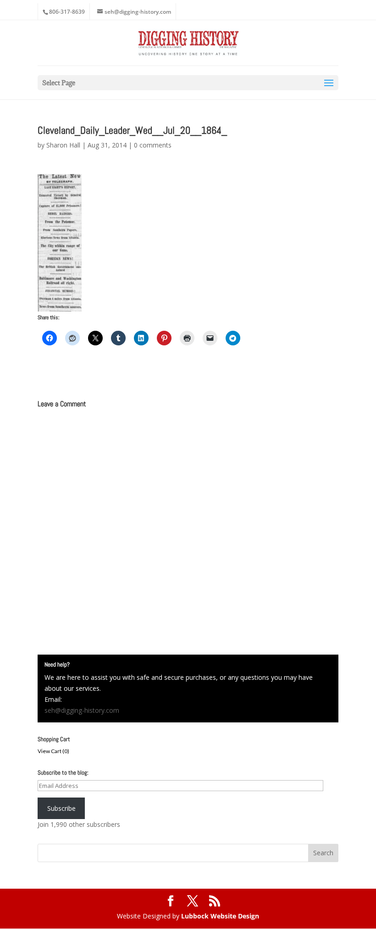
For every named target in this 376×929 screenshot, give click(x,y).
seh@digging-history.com (81, 710)
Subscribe (61, 808)
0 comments (152, 145)
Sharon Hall (63, 145)
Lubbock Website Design (220, 916)
